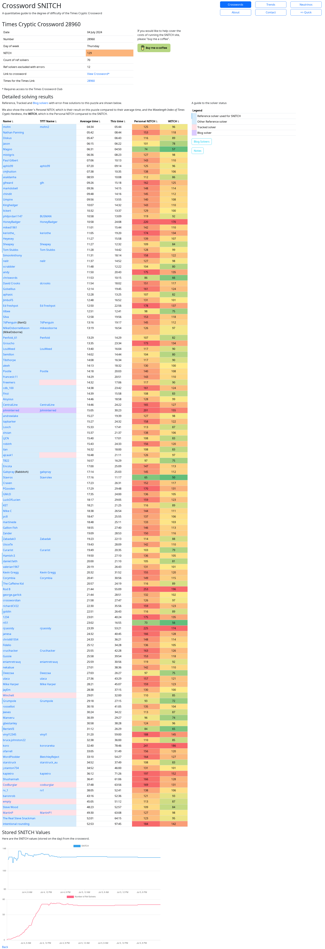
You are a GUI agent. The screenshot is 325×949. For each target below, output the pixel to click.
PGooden (9, 488)
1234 (6, 617)
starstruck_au (49, 762)
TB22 (6, 460)
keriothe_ (9, 233)
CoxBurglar (10, 785)
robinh (7, 444)
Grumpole (9, 701)
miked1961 (10, 227)
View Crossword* (98, 74)
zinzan (7, 433)
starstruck (9, 762)
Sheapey (8, 244)
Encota (7, 466)
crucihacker (10, 650)
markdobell (10, 188)
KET (5, 505)
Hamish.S (9, 555)
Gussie (7, 656)
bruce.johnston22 (14, 740)
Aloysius (8, 399)
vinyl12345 (9, 734)
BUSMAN (45, 216)
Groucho (8, 343)
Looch (7, 427)
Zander (7, 533)
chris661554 (10, 639)
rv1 (42, 790)
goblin (7, 611)
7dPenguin (10, 322)
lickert (7, 211)
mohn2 (44, 127)
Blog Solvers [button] (202, 141)
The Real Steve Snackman (19, 818)
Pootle (7, 371)
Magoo (7, 149)
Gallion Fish (10, 528)
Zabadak (45, 539)
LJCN (6, 438)
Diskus (7, 138)
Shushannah (11, 779)
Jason (6, 143)
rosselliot (9, 706)
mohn (7, 127)
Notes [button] (197, 151)
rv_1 (5, 790)
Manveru (8, 718)
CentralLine (10, 405)
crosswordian (11, 600)
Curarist (8, 550)
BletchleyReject (49, 757)
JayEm (6, 690)
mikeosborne (48, 328)
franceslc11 (10, 377)
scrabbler (9, 266)
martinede (9, 522)
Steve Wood (10, 807)
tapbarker (9, 421)
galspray (45, 472)
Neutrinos (306, 4)
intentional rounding (16, 824)
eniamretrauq (12, 662)
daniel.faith (10, 561)
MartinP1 (46, 813)
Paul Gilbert (10, 160)
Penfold (45, 338)
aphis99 (8, 166)
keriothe (45, 233)
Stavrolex (46, 477)
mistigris (8, 155)
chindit (7, 194)
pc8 (5, 516)
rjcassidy (8, 628)
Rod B (6, 589)
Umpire (8, 199)
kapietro (8, 773)
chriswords (10, 278)
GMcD (7, 494)
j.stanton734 (11, 768)
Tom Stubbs (10, 250)
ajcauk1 (8, 455)
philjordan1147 (12, 216)
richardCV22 (11, 606)
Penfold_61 (10, 338)
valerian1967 (11, 567)
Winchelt (8, 695)
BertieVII (8, 729)
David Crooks (11, 283)
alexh (6, 365)
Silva (6, 317)
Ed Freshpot (47, 306)
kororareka (47, 745)
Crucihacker (47, 650)
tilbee (6, 311)
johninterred (11, 410)
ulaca (6, 678)
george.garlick (12, 595)
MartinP (8, 813)
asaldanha (9, 177)
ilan (5, 449)
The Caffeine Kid (13, 583)
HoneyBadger (12, 222)
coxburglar (47, 785)
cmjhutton (9, 171)
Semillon (8, 354)
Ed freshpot (10, 306)
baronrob (9, 796)
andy (6, 272)
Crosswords (235, 4)
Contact (271, 12)
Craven (7, 483)
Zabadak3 (9, 539)
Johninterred (48, 410)
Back (5, 947)
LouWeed (9, 349)
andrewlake (10, 416)
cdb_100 (8, 388)
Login (203, 8)
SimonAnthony (12, 255)
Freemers (9, 382)
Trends (270, 4)
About (236, 12)
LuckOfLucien (11, 500)
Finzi (6, 393)
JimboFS (8, 300)
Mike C (7, 511)
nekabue (8, 667)
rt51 (5, 623)
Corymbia (9, 578)
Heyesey (8, 238)
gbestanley (10, 723)
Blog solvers (40, 103)
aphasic (8, 294)
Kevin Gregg (11, 572)
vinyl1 (43, 734)
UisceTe (8, 544)
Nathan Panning (13, 132)
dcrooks (45, 283)
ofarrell (7, 751)
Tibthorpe (9, 360)
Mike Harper (11, 684)
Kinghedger (10, 205)
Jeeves (7, 712)
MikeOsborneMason (16, 328)
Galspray (8, 472)
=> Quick (306, 12)
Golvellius (9, 289)
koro (6, 745)
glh (42, 183)
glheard (8, 183)
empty (7, 801)
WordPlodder (11, 757)
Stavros (8, 477)
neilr (6, 261)
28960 (91, 81)
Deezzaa (8, 673)
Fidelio (7, 645)
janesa (7, 634)
